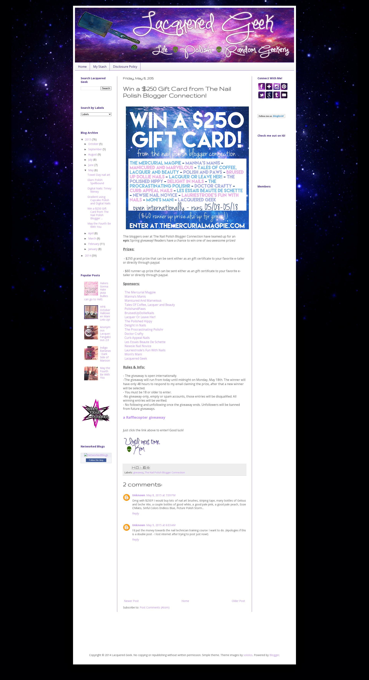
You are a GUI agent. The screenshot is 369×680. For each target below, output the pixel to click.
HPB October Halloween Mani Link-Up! (105, 313)
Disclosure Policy (125, 66)
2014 (88, 255)
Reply (135, 513)
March (92, 238)
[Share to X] (141, 468)
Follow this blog (96, 460)
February (94, 244)
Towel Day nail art (98, 175)
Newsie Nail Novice (138, 346)
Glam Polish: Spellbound (95, 181)
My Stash (99, 66)
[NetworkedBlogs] (96, 455)
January (93, 249)
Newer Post (131, 601)
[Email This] (133, 468)
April (91, 233)
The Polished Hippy (138, 321)
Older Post (238, 601)
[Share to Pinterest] (148, 468)
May (91, 170)
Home (82, 66)
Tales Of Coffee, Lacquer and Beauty (150, 305)
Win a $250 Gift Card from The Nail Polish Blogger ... (98, 213)
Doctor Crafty (134, 334)
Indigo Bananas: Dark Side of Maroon (105, 354)
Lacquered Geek (136, 359)
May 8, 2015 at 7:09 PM (160, 495)
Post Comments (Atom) (155, 607)
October (93, 144)
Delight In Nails (135, 325)
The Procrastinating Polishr (144, 330)
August (93, 154)
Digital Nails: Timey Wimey (99, 190)
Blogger (274, 655)
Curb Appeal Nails (137, 338)
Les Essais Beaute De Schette (145, 342)
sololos (248, 655)
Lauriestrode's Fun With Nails (145, 350)
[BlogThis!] (137, 468)
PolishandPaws (135, 309)
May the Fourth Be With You (99, 225)
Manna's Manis (135, 297)
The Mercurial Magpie (140, 292)
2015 (88, 139)
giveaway (138, 472)
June (91, 165)
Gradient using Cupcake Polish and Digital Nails (99, 200)
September (95, 149)
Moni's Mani (133, 354)
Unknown (138, 495)
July (90, 159)
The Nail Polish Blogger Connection (165, 472)
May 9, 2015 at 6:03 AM (160, 525)
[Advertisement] (93, 549)
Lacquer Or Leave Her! (140, 317)
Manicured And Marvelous (143, 301)
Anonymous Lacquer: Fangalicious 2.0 (105, 333)
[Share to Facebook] (144, 468)
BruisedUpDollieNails (139, 313)
